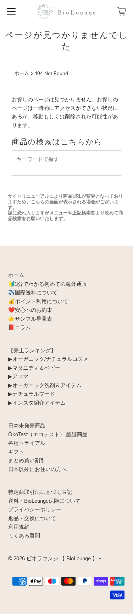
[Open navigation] (11, 11)
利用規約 (18, 527)
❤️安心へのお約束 (30, 310)
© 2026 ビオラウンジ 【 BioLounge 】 (53, 558)
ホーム (21, 73)
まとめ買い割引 (26, 460)
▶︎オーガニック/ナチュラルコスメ (48, 359)
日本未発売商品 (26, 425)
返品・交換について (32, 518)
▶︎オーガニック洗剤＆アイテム (45, 385)
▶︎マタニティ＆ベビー (34, 368)
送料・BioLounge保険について (44, 501)
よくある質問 (24, 536)
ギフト (16, 452)
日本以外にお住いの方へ (37, 469)
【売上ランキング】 (32, 350)
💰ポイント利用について (38, 301)
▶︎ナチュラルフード (31, 394)
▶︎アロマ (18, 376)
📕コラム (19, 327)
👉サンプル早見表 (30, 319)
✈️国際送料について (32, 292)
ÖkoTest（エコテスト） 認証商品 (48, 434)
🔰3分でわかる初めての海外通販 (47, 284)
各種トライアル (26, 443)
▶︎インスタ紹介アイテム (37, 403)
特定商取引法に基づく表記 (40, 492)
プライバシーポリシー (34, 509)
